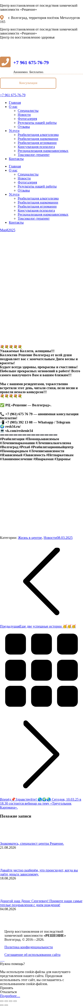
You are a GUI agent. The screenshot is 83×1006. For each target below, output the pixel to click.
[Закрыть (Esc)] (2, 1001)
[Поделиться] (6, 1001)
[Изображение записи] (12, 839)
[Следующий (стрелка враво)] (6, 1005)
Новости (50, 538)
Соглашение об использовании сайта (32, 955)
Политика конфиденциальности (28, 947)
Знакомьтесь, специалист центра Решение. (32, 843)
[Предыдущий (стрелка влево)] (2, 1005)
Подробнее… (10, 996)
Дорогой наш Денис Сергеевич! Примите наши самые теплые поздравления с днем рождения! (41, 903)
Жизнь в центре (30, 538)
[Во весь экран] (10, 1001)
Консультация (28, 83)
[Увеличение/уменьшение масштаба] (15, 1001)
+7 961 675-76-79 (31, 62)
